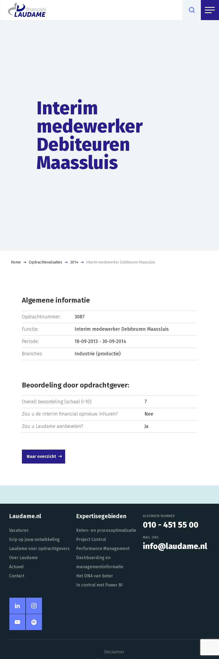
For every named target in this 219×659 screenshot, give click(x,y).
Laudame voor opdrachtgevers (39, 548)
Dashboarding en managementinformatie (99, 562)
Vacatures (19, 530)
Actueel (16, 566)
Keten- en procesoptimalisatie (106, 530)
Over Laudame (23, 557)
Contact (16, 575)
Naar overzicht (41, 456)
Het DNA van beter (94, 575)
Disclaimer (114, 651)
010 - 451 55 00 (170, 525)
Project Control (91, 539)
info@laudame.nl (175, 546)
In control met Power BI (99, 585)
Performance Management (103, 548)
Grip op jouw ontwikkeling (34, 539)
